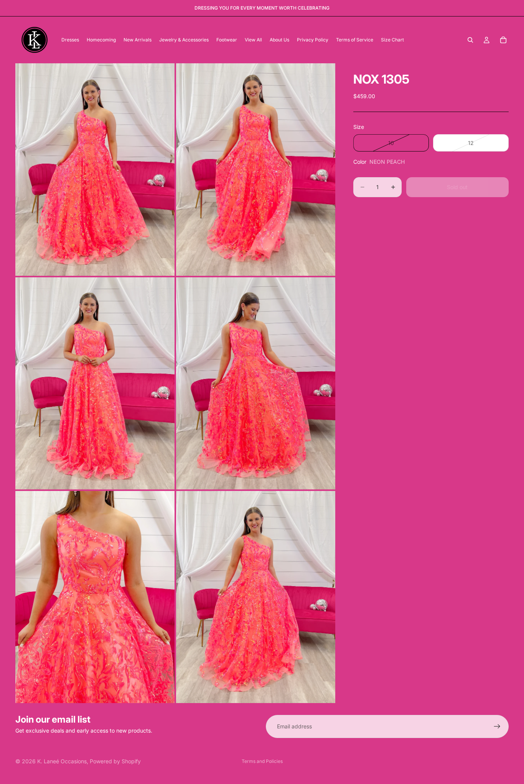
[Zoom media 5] (95, 597)
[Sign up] (497, 726)
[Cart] (503, 39)
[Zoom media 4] (255, 383)
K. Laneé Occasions (62, 761)
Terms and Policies (262, 761)
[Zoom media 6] (255, 597)
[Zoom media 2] (255, 169)
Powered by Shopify (115, 761)
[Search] (470, 39)
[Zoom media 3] (95, 383)
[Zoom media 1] (95, 169)
